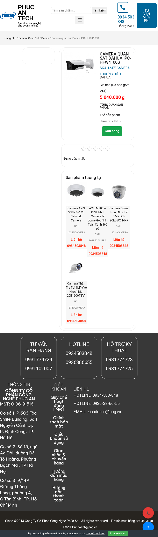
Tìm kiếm (99, 10)
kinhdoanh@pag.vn (84, 527)
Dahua (45, 38)
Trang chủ (10, 38)
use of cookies (95, 533)
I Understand (117, 533)
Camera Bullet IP (110, 121)
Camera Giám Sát (29, 38)
